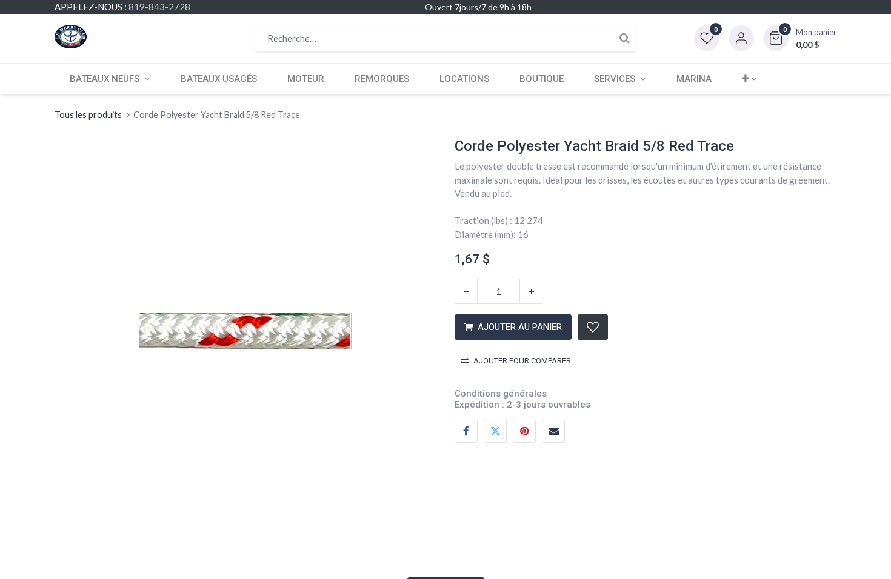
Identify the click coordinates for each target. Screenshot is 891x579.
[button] (799, 38)
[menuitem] (218, 79)
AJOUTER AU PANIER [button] (520, 327)
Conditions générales (501, 393)
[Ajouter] (531, 291)
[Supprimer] (466, 291)
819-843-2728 (159, 6)
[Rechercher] (624, 38)
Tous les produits (88, 115)
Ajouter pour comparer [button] (522, 360)
